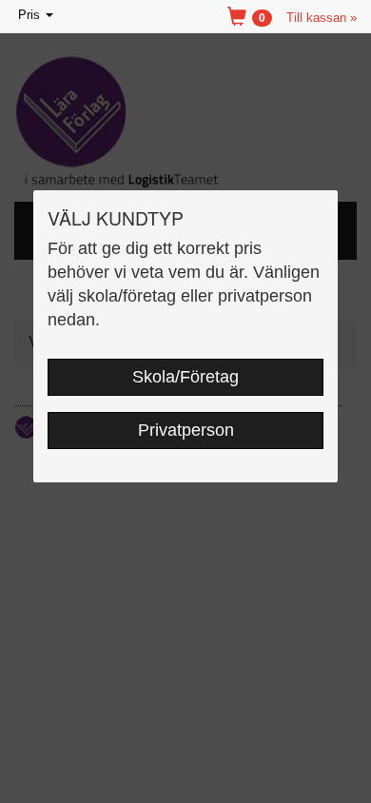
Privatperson (186, 430)
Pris (37, 17)
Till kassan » (321, 17)
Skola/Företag (185, 376)
